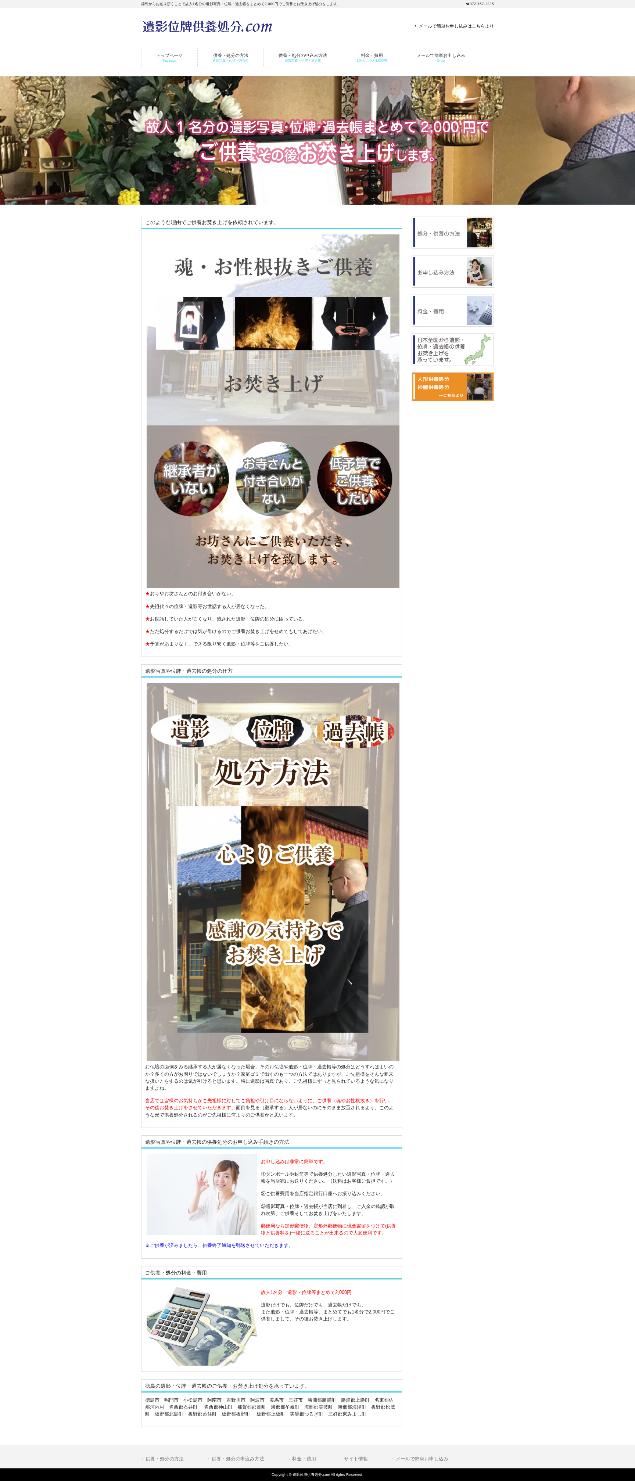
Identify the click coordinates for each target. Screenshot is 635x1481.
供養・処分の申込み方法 (238, 1459)
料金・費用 (304, 1459)
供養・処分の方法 (165, 1459)
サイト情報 (356, 1459)
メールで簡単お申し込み (422, 1459)
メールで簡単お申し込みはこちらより (456, 26)
